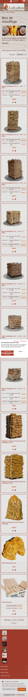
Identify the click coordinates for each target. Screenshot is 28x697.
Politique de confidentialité (20, 341)
